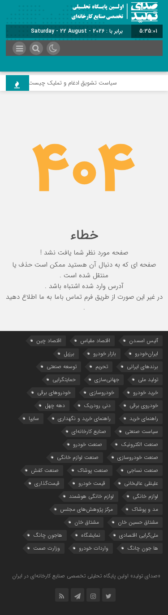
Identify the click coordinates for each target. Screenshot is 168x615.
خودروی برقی (143, 405)
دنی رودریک (97, 405)
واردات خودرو (93, 548)
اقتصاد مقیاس (95, 340)
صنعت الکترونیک (139, 444)
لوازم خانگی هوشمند (91, 496)
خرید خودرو (145, 392)
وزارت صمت (46, 548)
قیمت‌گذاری (47, 483)
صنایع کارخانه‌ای (89, 431)
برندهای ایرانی (142, 366)
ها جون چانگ (142, 548)
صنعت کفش (45, 470)
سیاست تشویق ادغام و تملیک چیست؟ (73, 83)
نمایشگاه (90, 535)
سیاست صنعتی (141, 431)
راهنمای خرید (143, 418)
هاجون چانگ (47, 535)
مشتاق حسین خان (138, 522)
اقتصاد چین (48, 340)
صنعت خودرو (87, 444)
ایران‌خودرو (146, 353)
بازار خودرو (104, 353)
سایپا (34, 418)
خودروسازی (102, 392)
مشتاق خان (86, 522)
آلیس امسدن (143, 340)
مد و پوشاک (145, 509)
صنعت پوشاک (93, 470)
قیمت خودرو (91, 483)
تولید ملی (148, 379)
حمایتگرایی (64, 379)
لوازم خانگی (145, 496)
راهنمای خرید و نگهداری (84, 418)
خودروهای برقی (54, 392)
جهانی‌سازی (107, 379)
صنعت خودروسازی (137, 457)
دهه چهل (55, 405)
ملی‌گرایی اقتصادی (138, 535)
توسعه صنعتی (62, 366)
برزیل (69, 353)
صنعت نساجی (142, 470)
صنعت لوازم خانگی (78, 457)
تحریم (101, 366)
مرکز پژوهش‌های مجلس (86, 509)
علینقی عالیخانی (141, 483)
